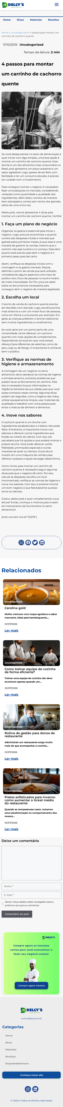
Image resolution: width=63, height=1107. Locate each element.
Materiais (36, 19)
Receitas (53, 19)
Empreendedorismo (17, 1063)
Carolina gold (15, 608)
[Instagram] (28, 1089)
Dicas (20, 19)
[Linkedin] (35, 1089)
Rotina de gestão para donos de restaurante (30, 734)
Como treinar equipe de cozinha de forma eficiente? (30, 670)
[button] (21, 542)
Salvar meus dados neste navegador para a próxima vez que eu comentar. (29, 903)
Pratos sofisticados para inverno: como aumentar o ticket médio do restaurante (30, 800)
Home (7, 19)
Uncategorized (19, 32)
